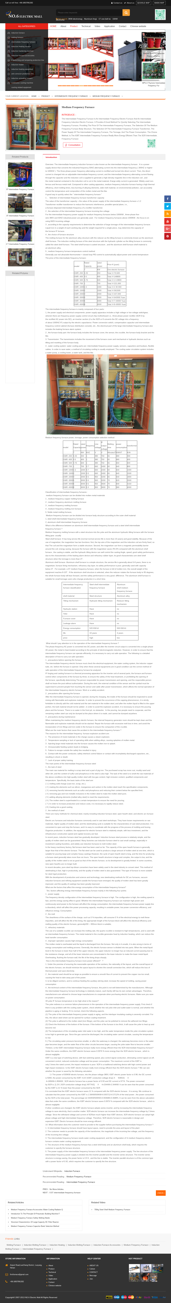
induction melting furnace (35, 1245)
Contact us (117, 3)
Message (93, 1276)
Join (91, 1279)
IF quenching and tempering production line (27, 60)
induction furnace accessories (107, 1245)
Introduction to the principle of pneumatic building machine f (35, 1214)
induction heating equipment (22, 69)
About (63, 26)
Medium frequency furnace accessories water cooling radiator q (37, 1210)
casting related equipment (21, 87)
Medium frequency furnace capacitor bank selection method (35, 1226)
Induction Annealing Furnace (21, 78)
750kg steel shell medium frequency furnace (112, 1210)
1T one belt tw (105, 19)
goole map (144, 3)
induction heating (57, 1245)
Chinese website (138, 26)
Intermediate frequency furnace (23, 42)
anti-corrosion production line (22, 74)
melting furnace (14, 1245)
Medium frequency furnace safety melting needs (30, 1218)
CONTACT (94, 1272)
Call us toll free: (11, 3)
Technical (86, 26)
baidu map (159, 3)
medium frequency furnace (106, 96)
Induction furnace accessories (22, 56)
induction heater (17, 65)
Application (109, 26)
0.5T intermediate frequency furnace (65, 1192)
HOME (53, 26)
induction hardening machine (22, 51)
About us (130, 3)
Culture (92, 1269)
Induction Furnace (18, 33)
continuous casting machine (22, 83)
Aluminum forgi (90, 19)
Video (97, 26)
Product (73, 26)
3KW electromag (75, 19)
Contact (122, 26)
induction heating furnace (21, 46)
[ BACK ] (160, 1193)
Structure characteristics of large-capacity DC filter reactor (35, 1222)
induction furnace (72, 1171)
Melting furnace (17, 37)
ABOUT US (94, 1265)
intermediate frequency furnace (81, 1182)
